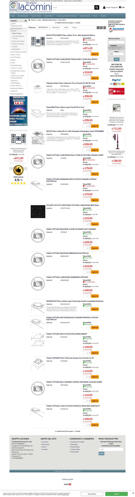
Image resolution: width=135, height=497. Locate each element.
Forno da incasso (18, 41)
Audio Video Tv (49, 16)
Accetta (116, 494)
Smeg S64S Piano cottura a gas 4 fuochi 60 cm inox (65, 107)
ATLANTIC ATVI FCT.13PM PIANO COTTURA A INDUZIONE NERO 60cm (72, 205)
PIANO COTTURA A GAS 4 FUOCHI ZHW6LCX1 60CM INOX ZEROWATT (73, 406)
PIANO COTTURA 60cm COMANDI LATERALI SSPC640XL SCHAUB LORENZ (74, 382)
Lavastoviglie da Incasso (18, 37)
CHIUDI (133, 493)
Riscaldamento (16, 65)
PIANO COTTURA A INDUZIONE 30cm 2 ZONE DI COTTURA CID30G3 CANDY (74, 155)
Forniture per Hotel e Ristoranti (67, 16)
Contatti (103, 16)
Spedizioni (74, 444)
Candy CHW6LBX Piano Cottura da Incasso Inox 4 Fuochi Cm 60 (70, 358)
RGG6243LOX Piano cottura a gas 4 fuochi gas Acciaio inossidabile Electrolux (74, 301)
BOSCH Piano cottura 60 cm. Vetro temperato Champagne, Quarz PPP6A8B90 (75, 131)
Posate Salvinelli (85, 16)
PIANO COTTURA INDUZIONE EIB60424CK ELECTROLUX (67, 253)
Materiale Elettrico (17, 88)
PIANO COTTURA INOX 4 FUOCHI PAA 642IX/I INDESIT (66, 334)
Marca (117, 51)
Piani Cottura (17, 33)
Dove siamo (45, 444)
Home (13, 16)
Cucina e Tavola (36, 16)
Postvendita (75, 452)
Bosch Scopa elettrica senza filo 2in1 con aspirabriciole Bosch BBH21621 (116, 152)
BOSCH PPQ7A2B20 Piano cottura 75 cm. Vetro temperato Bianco (18, 150)
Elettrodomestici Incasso (16, 30)
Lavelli (15, 47)
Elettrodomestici (23, 16)
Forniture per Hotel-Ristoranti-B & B (18, 77)
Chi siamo (45, 442)
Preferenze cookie (67, 479)
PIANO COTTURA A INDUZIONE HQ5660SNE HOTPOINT (67, 277)
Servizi (95, 16)
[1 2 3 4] (87, 150)
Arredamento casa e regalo (18, 72)
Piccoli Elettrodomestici (19, 52)
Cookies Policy (65, 494)
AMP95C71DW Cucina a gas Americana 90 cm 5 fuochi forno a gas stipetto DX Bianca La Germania (116, 120)
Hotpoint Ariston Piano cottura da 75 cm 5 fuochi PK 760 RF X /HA (70, 83)
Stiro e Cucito (15, 55)
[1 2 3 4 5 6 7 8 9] (87, 401)
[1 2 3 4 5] (87, 377)
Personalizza (92, 494)
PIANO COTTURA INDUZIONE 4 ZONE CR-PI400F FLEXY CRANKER (71, 229)
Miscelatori (16, 49)
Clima (13, 63)
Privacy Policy (75, 447)
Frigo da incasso (18, 44)
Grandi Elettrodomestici (16, 25)
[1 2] (87, 224)
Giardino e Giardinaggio (15, 82)
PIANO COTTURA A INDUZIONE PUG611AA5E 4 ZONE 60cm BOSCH (71, 59)
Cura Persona (15, 57)
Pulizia (13, 60)
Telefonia (14, 91)
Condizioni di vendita (77, 442)
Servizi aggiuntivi (17, 94)
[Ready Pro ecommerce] (67, 484)
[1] (87, 126)
